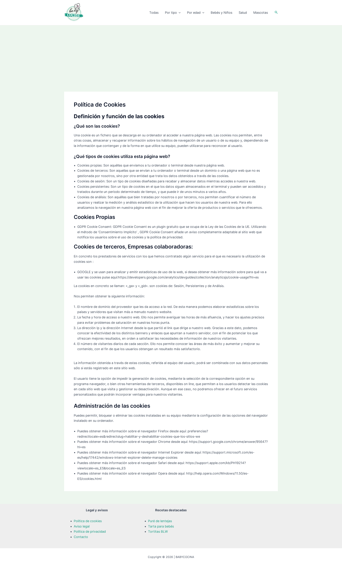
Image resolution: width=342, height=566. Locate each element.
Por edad (194, 12)
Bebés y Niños (221, 12)
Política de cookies (88, 521)
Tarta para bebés (161, 526)
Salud (243, 12)
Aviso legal (82, 526)
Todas (154, 12)
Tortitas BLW (158, 531)
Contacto (81, 537)
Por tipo (171, 12)
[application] (179, 13)
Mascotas (260, 12)
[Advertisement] (171, 52)
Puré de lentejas (160, 521)
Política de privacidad (90, 531)
